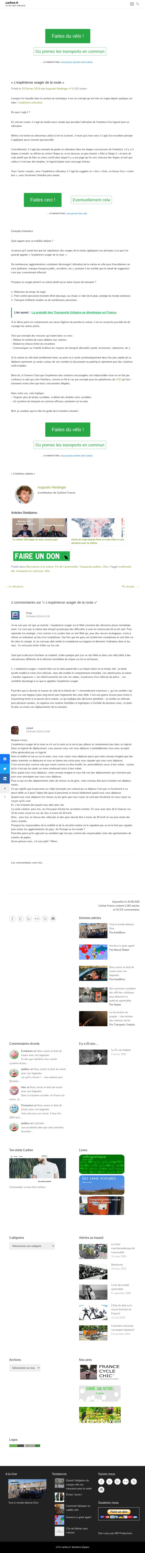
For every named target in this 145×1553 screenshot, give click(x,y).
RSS (45, 919)
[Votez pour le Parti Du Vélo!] (100, 1422)
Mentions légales (80, 1547)
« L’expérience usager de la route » (37, 82)
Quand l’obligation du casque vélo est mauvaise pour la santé (79, 1484)
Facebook (12, 919)
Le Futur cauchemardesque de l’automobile (123, 1248)
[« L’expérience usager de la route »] (72, 47)
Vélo (105, 566)
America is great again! (78, 1517)
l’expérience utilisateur (30, 102)
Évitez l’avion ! (74, 1494)
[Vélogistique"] (101, 1173)
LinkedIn (28, 919)
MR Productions (123, 1533)
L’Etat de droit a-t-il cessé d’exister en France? (121, 1309)
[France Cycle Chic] (100, 1379)
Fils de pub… (131, 586)
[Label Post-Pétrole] (16, 1454)
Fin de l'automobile (66, 566)
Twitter (20, 919)
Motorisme (117, 1264)
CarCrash (39, 1123)
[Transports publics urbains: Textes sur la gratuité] (101, 1214)
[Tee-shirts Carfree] (37, 1183)
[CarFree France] (16, 1446)
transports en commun (29, 570)
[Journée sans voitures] (100, 1400)
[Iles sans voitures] (101, 1193)
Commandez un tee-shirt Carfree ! (27, 1187)
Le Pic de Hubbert (121, 1050)
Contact (53, 919)
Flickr (37, 919)
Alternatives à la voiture (40, 566)
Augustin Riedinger (57, 88)
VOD (118, 379)
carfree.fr (11, 2)
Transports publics (90, 566)
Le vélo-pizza (14, 586)
